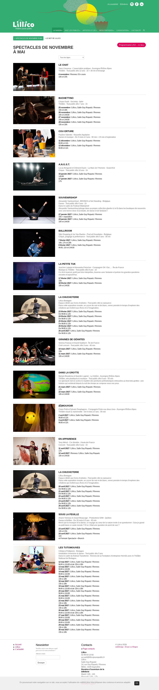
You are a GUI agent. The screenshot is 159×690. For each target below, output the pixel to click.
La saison (57, 30)
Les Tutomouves (69, 547)
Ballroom (65, 230)
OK (136, 683)
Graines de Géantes (72, 339)
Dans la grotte (69, 372)
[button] (131, 45)
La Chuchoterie (69, 297)
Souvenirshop (68, 197)
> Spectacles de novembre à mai (28, 38)
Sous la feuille (69, 514)
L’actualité (136, 30)
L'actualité (19, 649)
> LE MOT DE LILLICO (53, 38)
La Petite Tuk (67, 264)
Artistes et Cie (89, 30)
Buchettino (66, 98)
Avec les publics (72, 30)
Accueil (18, 645)
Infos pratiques (106, 30)
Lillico (17, 647)
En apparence (67, 439)
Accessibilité (113, 4)
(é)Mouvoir (66, 405)
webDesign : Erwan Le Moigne (126, 647)
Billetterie (124, 4)
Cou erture (66, 131)
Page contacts (89, 649)
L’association (122, 30)
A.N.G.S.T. (64, 164)
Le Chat (63, 65)
